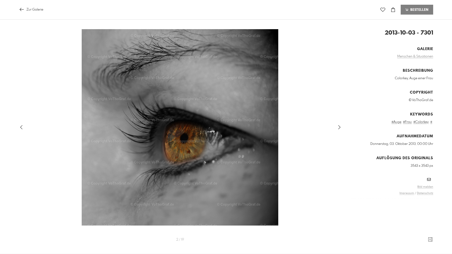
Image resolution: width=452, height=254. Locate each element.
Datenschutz (425, 193)
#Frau (407, 122)
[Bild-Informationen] (430, 239)
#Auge (396, 122)
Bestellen (418, 10)
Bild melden (425, 187)
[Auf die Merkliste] (383, 10)
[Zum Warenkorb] (393, 10)
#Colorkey (421, 122)
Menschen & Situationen (415, 56)
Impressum (407, 193)
